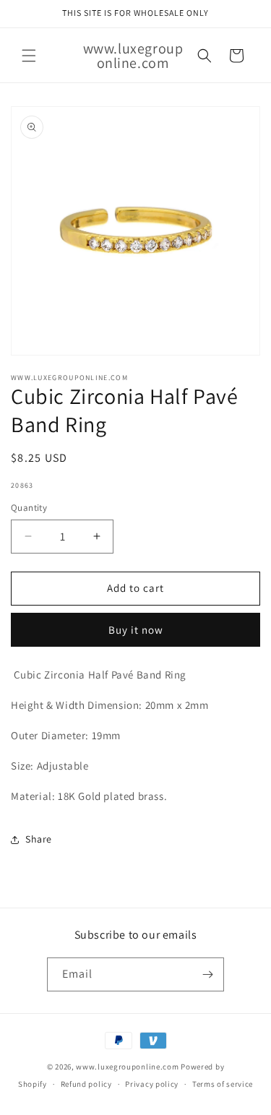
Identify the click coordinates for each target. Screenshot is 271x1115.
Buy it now (135, 630)
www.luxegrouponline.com (127, 1067)
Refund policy (86, 1084)
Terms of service (222, 1084)
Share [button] (38, 838)
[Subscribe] (207, 974)
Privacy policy (151, 1084)
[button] (29, 56)
